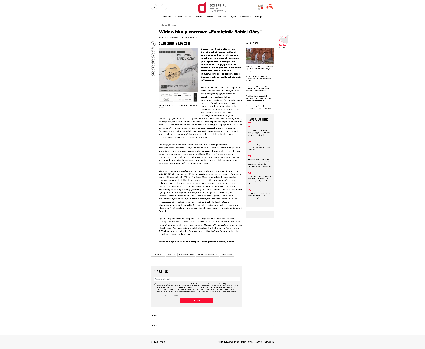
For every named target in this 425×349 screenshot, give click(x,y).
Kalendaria (221, 17)
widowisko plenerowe (186, 254)
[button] (241, 316)
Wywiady (167, 17)
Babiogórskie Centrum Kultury (208, 254)
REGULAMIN (259, 342)
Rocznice (199, 17)
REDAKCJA (243, 342)
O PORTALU (220, 342)
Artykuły (233, 17)
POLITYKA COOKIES (269, 342)
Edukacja (258, 17)
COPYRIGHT (251, 342)
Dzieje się (199, 38)
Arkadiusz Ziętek (227, 254)
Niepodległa (245, 17)
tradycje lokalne (158, 254)
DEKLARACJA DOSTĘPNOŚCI (231, 342)
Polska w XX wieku (183, 17)
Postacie (209, 17)
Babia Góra (171, 254)
